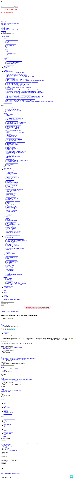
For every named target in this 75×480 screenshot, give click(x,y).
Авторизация (4, 25)
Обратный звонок (5, 24)
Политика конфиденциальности (9, 478)
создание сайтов (5, 473)
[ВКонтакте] (1, 329)
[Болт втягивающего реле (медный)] (10, 311)
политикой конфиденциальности (9, 461)
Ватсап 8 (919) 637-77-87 (11, 450)
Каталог (6, 294)
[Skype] (12, 329)
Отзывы (6, 333)
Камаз (5, 295)
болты (5, 297)
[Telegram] (14, 329)
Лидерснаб (7, 448)
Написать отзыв (5, 344)
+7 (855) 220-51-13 (5, 28)
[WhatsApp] (10, 329)
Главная (5, 292)
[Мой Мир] (5, 329)
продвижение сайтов (15, 473)
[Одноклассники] (3, 329)
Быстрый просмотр (5, 347)
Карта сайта (20, 478)
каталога (8, 35)
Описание (6, 332)
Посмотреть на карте (6, 444)
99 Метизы (6, 296)
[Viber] (7, 329)
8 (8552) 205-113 (5, 445)
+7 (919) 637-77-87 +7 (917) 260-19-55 (10, 29)
